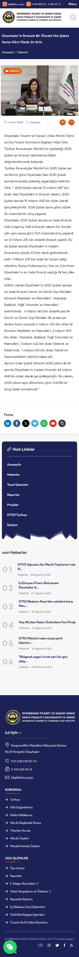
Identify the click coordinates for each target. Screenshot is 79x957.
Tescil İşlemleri (17, 485)
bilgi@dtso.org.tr (16, 4)
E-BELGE (52, 4)
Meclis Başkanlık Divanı (25, 823)
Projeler (13, 505)
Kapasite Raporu (21, 899)
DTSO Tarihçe (17, 515)
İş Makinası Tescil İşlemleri (27, 907)
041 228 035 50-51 (23, 761)
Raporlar (13, 495)
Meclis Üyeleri (19, 838)
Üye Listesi (17, 868)
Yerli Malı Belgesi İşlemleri (27, 915)
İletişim (12, 525)
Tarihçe (15, 799)
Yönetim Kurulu (20, 830)
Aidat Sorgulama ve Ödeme (29, 891)
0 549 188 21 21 (38, 4)
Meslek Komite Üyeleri (25, 846)
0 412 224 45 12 (21, 769)
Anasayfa (8, 52)
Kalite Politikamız (21, 815)
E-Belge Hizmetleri (22, 884)
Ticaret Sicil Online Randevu (29, 922)
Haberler (22, 52)
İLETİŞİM (11, 733)
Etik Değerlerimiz (21, 807)
